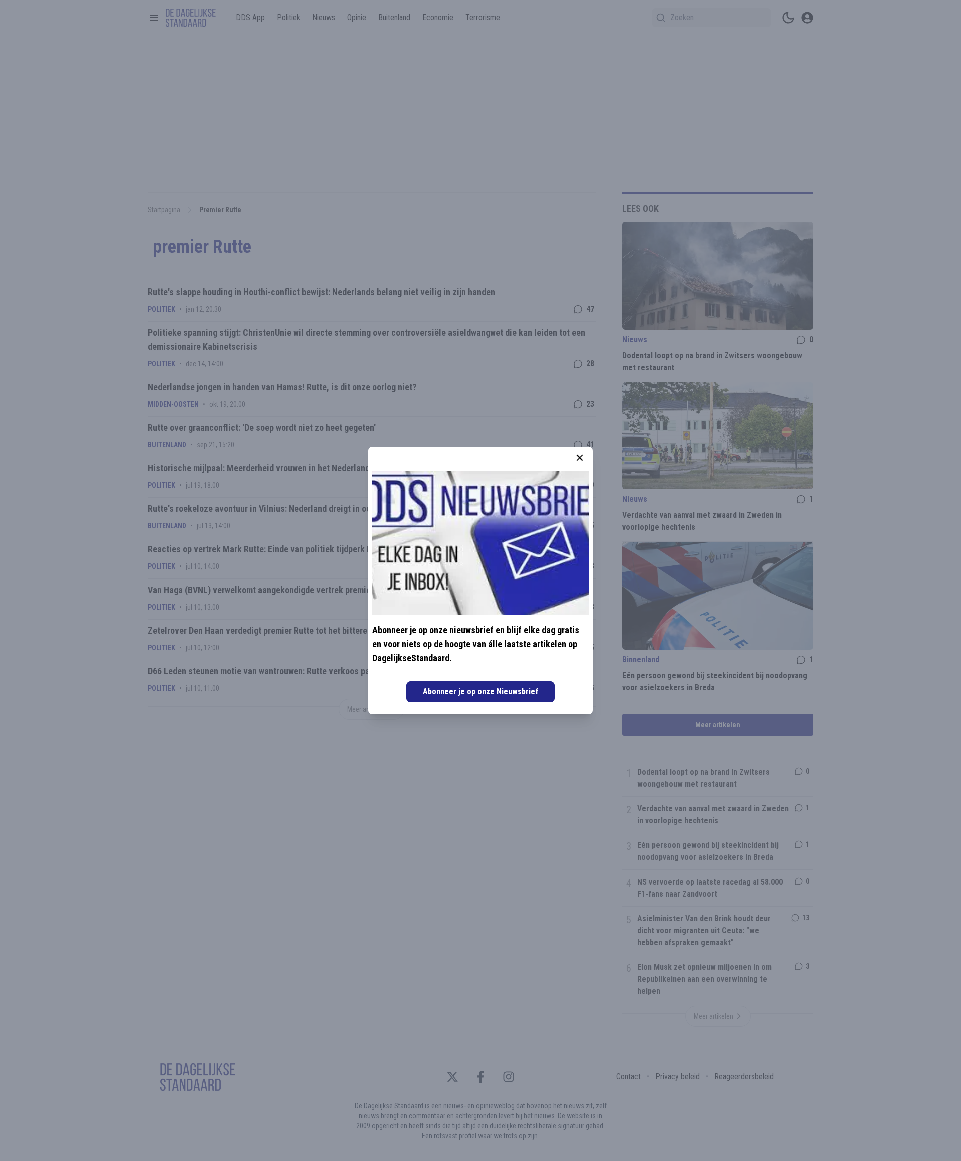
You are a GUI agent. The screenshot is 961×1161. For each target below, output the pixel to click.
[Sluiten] (580, 458)
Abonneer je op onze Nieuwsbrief (480, 691)
